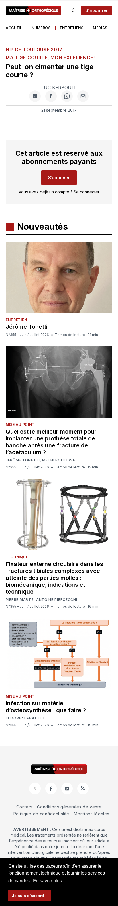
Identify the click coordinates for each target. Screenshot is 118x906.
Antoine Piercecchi (56, 599)
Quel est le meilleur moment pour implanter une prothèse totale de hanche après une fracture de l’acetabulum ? (51, 442)
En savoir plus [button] (47, 880)
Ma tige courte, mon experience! (50, 57)
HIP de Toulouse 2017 (34, 49)
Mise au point (20, 424)
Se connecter (86, 191)
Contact (24, 806)
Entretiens (72, 28)
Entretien (16, 320)
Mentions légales (91, 813)
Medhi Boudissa (58, 460)
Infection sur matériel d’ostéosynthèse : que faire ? (46, 707)
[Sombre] (74, 10)
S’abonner (97, 10)
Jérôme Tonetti (27, 326)
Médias (100, 28)
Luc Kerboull (59, 87)
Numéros (41, 28)
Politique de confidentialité (41, 813)
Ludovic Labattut (25, 718)
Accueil (14, 28)
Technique (17, 557)
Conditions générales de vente (69, 806)
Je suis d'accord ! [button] (29, 895)
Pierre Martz (20, 599)
